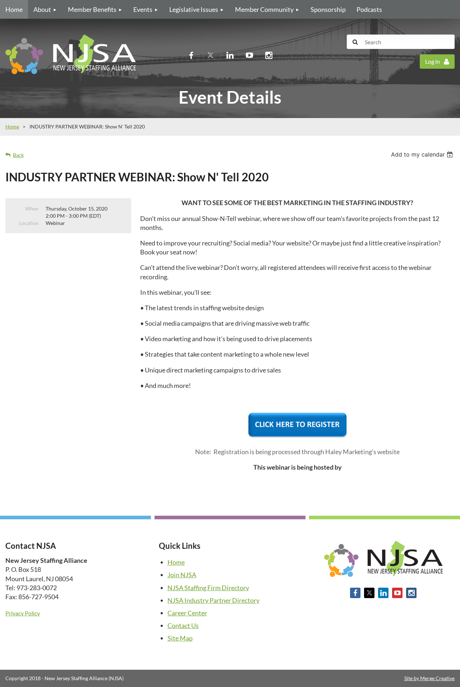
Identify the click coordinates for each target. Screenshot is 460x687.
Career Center (187, 613)
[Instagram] (269, 55)
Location (28, 223)
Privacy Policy (22, 613)
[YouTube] (249, 55)
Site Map (180, 638)
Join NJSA (181, 575)
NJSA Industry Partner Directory (213, 600)
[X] (210, 55)
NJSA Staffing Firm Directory (208, 588)
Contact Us (183, 625)
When (31, 208)
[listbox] (423, 154)
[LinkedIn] (230, 55)
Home (12, 126)
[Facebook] (191, 55)
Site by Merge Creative (429, 678)
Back (18, 155)
